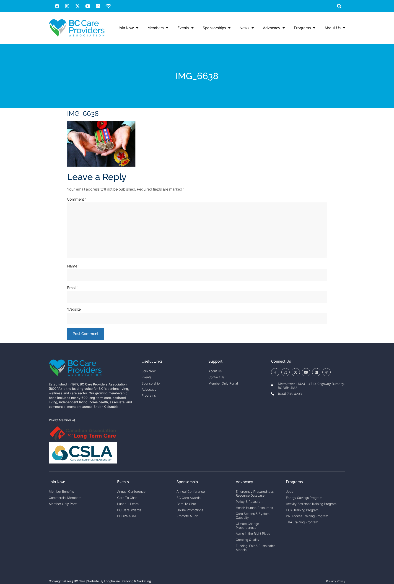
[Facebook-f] (275, 372)
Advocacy (271, 28)
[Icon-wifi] (326, 372)
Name (73, 266)
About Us (332, 28)
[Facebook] (57, 6)
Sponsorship (187, 482)
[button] (339, 6)
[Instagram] (67, 6)
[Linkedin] (98, 6)
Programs (302, 28)
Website (74, 309)
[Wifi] (108, 6)
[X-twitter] (77, 6)
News (244, 28)
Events (183, 28)
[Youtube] (87, 6)
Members (156, 28)
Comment (76, 199)
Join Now (126, 28)
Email (72, 288)
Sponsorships (214, 28)
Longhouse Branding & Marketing (127, 581)
